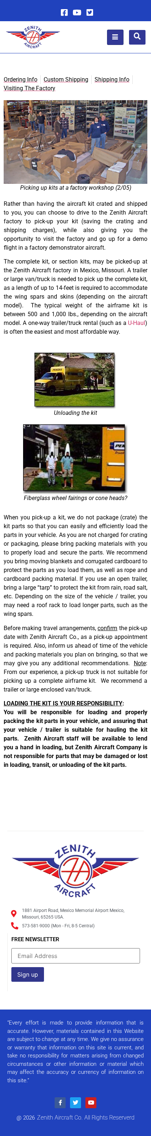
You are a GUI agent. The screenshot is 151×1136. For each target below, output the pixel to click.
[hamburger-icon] (115, 37)
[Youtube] (76, 12)
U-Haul (136, 322)
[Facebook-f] (60, 1102)
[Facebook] (64, 12)
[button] (137, 37)
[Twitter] (89, 12)
